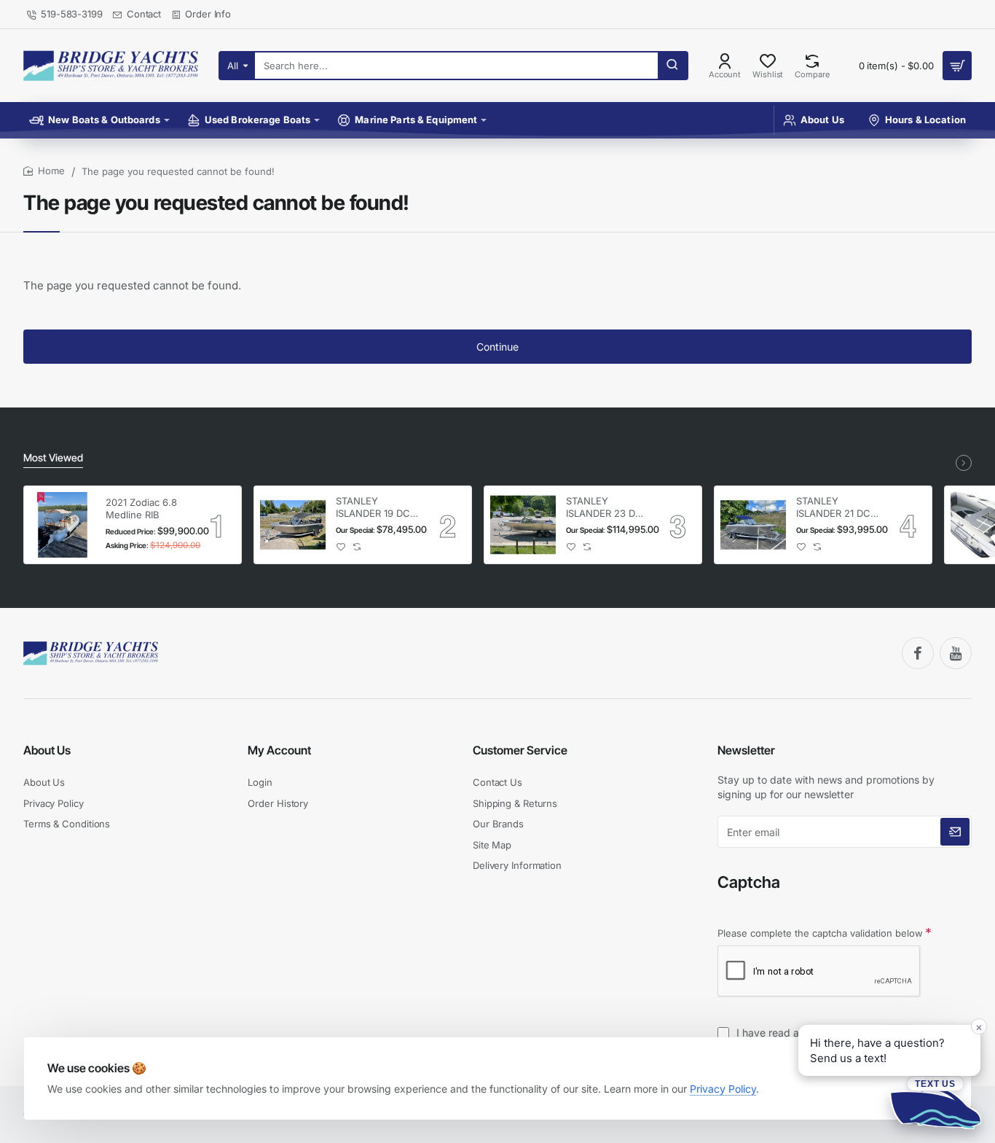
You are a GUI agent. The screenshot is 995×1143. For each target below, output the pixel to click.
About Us (47, 750)
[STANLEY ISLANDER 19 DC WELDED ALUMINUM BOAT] (293, 525)
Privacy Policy (723, 1088)
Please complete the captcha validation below (820, 933)
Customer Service (520, 750)
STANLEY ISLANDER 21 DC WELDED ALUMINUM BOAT (837, 507)
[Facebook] (918, 653)
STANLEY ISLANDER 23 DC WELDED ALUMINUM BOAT (607, 507)
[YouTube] (956, 653)
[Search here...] (672, 65)
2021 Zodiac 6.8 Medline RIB (141, 508)
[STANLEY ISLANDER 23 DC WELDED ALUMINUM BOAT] (523, 525)
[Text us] (935, 1102)
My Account (279, 750)
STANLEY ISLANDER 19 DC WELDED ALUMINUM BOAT (376, 507)
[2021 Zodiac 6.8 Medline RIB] (62, 525)
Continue (497, 346)
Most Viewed (53, 457)
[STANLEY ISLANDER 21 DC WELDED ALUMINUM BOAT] (753, 525)
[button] (341, 547)
